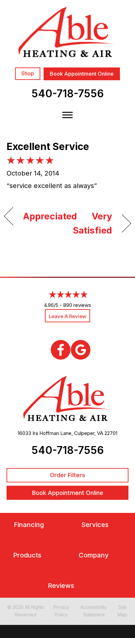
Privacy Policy (61, 610)
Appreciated (50, 216)
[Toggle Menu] (67, 115)
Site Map (122, 610)
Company (94, 555)
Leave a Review (67, 316)
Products (27, 555)
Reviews (61, 586)
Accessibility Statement (93, 610)
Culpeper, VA (88, 433)
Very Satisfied (91, 223)
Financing (29, 525)
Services (94, 525)
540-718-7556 (67, 93)
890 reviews (77, 305)
